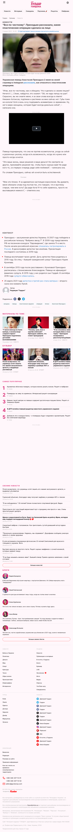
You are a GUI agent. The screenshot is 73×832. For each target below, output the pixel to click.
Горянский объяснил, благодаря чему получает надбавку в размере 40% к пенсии (38, 365)
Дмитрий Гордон (45, 699)
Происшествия (8, 679)
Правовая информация (10, 762)
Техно (5, 673)
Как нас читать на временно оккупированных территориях (9, 769)
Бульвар (12, 18)
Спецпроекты (41, 689)
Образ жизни (7, 676)
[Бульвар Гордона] (36, 4)
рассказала (29, 83)
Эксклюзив (40, 673)
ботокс (47, 304)
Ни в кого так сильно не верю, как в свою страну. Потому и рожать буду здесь (29, 606)
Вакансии (6, 752)
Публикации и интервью (44, 656)
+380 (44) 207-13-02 (13, 781)
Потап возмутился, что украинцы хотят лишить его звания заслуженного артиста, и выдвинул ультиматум (12, 365)
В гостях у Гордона (42, 659)
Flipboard (43, 730)
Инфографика (7, 683)
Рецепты (54, 11)
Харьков (5, 712)
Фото (38, 676)
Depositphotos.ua (32, 805)
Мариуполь (6, 719)
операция (39, 304)
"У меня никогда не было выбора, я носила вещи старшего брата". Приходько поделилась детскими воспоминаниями (12, 335)
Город (5, 694)
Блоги (6, 570)
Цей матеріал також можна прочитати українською (39, 31)
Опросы (39, 683)
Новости (7, 11)
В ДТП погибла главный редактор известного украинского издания (62, 364)
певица (14, 304)
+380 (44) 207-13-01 (13, 778)
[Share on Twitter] (19, 299)
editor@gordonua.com (14, 784)
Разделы (39, 649)
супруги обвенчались (24, 276)
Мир (4, 663)
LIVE (37, 669)
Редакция (6, 755)
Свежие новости (11, 486)
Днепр (5, 715)
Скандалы (30, 11)
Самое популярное (12, 381)
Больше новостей (36, 565)
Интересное (7, 686)
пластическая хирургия (26, 304)
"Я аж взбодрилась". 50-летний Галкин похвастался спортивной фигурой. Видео (33, 503)
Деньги (5, 659)
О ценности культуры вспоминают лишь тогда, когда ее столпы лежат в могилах (29, 594)
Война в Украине (8, 653)
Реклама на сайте (8, 759)
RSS (41, 734)
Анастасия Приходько (58, 304)
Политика (6, 656)
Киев (4, 699)
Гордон (5, 18)
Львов (5, 702)
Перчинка (42, 11)
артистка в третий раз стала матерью (40, 281)
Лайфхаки (65, 11)
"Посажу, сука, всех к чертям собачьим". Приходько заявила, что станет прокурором (37, 333)
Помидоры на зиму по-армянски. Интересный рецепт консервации (32, 393)
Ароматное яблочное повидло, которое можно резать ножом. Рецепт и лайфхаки (38, 387)
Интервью (18, 11)
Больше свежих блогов (36, 639)
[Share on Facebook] (14, 299)
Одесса (5, 705)
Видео (38, 679)
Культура (6, 669)
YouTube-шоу (41, 686)
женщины (6, 304)
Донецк (5, 709)
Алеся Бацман (44, 723)
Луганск (5, 722)
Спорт (5, 666)
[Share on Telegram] (23, 299)
